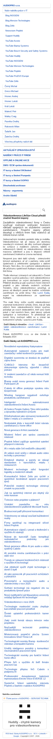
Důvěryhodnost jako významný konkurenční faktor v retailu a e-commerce (26, 417)
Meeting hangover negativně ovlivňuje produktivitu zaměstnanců (26, 396)
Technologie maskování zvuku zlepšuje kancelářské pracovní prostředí (26, 607)
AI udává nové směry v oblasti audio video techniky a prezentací (26, 454)
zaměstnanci (34, 327)
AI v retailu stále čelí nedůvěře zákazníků (25, 448)
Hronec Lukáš (11, 101)
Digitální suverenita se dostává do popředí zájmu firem (26, 359)
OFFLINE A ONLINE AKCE (16, 160)
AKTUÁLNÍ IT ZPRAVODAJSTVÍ (19, 150)
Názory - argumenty (13, 191)
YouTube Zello (11, 81)
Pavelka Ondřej (12, 121)
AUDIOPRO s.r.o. (11, 5)
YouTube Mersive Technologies (19, 66)
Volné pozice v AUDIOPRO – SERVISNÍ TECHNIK (27, 698)
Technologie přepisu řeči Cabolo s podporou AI (26, 670)
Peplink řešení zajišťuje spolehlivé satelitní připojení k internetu (26, 442)
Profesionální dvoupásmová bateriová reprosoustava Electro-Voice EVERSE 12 (26, 677)
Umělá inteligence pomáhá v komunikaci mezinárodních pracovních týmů (26, 649)
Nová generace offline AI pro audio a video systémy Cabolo (26, 547)
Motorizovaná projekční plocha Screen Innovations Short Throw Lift (26, 635)
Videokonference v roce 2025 (19, 602)
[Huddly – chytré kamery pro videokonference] (25, 729)
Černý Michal (11, 86)
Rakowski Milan (12, 126)
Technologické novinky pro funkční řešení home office (26, 656)
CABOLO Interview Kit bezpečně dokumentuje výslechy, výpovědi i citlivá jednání (26, 367)
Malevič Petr (10, 111)
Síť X (35, 733)
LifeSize (39, 324)
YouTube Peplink (13, 71)
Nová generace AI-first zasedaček (21, 430)
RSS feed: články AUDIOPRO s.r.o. (19, 733)
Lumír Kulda (43, 293)
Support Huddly (12, 36)
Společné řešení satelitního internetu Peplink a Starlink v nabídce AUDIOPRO (26, 684)
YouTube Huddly (12, 56)
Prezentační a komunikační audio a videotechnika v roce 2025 (26, 582)
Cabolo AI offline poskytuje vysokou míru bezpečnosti (26, 389)
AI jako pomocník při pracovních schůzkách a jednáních (26, 575)
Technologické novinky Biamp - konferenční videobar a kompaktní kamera (26, 642)
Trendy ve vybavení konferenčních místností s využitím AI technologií (26, 561)
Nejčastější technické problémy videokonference (26, 628)
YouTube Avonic (12, 41)
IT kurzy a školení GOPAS (16, 180)
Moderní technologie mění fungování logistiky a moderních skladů (26, 470)
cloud (30, 324)
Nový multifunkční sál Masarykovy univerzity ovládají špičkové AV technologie (26, 596)
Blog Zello (9, 26)
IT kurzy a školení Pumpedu (17, 175)
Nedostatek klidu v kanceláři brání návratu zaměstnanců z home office (26, 424)
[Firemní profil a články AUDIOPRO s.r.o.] (10, 206)
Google (16, 736)
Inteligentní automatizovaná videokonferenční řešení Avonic (26, 403)
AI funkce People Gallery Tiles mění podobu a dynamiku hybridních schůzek (26, 410)
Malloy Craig (10, 116)
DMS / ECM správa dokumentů (18, 165)
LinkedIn (42, 733)
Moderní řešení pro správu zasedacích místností (26, 435)
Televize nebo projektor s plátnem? (22, 500)
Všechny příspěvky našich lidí (18, 142)
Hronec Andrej (11, 96)
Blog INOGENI (12, 15)
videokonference (18, 327)
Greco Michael (11, 91)
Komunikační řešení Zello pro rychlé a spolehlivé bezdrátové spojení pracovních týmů (26, 479)
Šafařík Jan (10, 131)
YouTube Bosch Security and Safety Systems (26, 51)
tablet (6, 327)
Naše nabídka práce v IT (16, 10)
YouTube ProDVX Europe (17, 76)
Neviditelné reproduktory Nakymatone (23, 346)
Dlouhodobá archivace (14, 185)
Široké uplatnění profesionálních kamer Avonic (26, 614)
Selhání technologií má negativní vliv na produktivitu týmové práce (26, 589)
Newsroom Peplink (14, 31)
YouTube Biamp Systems (17, 46)
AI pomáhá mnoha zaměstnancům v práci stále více (26, 554)
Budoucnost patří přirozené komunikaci (24, 511)
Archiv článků (10, 195)
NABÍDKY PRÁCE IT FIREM (17, 155)
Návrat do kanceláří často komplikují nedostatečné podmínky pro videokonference (26, 539)
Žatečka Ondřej (12, 136)
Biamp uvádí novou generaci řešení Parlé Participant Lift (26, 382)
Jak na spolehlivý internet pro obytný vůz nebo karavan (26, 494)
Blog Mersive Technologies (17, 21)
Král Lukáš (10, 106)
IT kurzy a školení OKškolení (17, 170)
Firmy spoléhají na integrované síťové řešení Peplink (26, 524)
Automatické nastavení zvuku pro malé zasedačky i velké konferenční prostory (26, 352)
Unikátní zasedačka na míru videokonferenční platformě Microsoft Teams (26, 505)
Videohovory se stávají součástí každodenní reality (26, 517)
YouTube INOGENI (14, 61)
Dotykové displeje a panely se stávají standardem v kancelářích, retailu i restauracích (26, 462)
